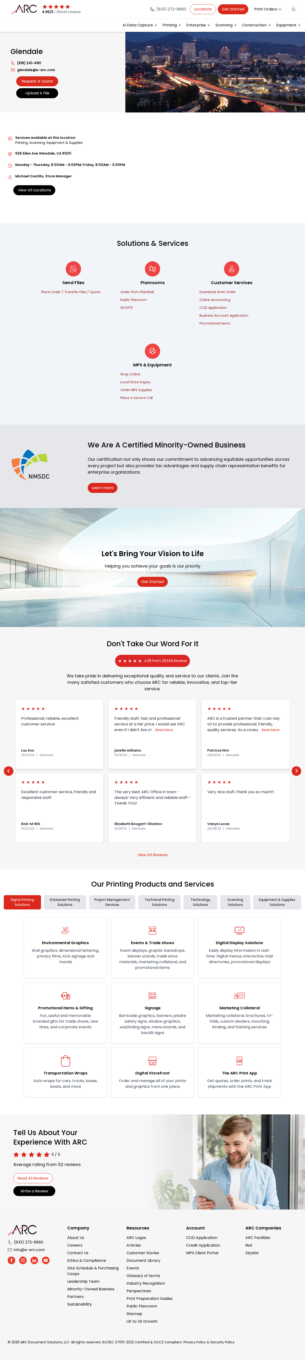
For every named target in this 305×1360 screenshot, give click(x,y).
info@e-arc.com (29, 1250)
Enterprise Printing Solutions (65, 902)
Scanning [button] (224, 25)
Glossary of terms (143, 1275)
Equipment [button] (286, 25)
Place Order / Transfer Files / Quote (71, 292)
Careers (74, 1245)
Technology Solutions (200, 902)
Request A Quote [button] (37, 81)
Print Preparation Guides (150, 1298)
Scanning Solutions (235, 902)
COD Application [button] (213, 307)
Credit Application (203, 1245)
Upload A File (37, 93)
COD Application (201, 1237)
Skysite (252, 1253)
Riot (249, 1245)
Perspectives (139, 1291)
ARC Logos (136, 1237)
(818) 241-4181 (25, 63)
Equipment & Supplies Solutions (277, 902)
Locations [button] (203, 9)
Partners (75, 1296)
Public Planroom (142, 1306)
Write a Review (34, 1191)
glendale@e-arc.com (32, 70)
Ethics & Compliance (86, 1260)
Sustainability (79, 1304)
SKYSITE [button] (126, 307)
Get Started (233, 9)
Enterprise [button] (196, 25)
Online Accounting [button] (214, 299)
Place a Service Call (136, 397)
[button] (8, 771)
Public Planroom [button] (133, 299)
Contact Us (77, 1253)
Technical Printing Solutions (159, 902)
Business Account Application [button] (223, 315)
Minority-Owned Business (90, 1289)
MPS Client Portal (202, 1253)
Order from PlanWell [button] (137, 292)
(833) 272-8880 (28, 1242)
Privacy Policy (194, 1342)
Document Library (143, 1260)
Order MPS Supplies (136, 390)
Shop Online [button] (130, 374)
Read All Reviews (32, 1178)
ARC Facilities (257, 1237)
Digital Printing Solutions (22, 902)
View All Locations (34, 190)
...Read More (163, 730)
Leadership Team (83, 1281)
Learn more (102, 488)
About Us (75, 1237)
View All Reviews (152, 855)
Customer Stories (143, 1253)
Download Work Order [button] (217, 292)
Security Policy (222, 1342)
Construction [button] (254, 25)
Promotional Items (214, 323)
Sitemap (134, 1313)
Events (133, 1268)
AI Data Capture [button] (137, 25)
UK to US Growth (142, 1321)
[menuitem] (140, 25)
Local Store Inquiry (135, 382)
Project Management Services (112, 902)
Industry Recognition (146, 1283)
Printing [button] (170, 25)
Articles (134, 1245)
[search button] (293, 9)
